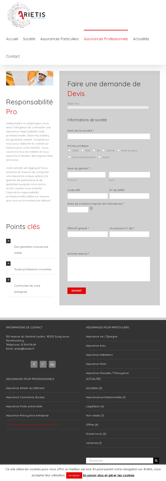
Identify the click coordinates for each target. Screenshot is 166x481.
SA (98, 150)
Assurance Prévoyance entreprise (27, 415)
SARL (75, 150)
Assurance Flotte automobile (24, 406)
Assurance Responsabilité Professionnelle (32, 424)
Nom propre (129, 150)
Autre (105, 157)
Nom (111, 180)
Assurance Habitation (99, 354)
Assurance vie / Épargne (101, 336)
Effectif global (78, 228)
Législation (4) (95, 406)
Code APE (73, 190)
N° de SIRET (117, 190)
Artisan (110, 150)
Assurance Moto (96, 363)
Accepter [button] (74, 475)
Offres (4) (92, 424)
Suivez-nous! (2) (96, 433)
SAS (87, 150)
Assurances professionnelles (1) (106, 397)
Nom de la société (80, 130)
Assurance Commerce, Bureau (25, 397)
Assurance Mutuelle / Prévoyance (107, 373)
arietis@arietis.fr (24, 348)
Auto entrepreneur (84, 157)
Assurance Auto (96, 345)
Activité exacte (78, 253)
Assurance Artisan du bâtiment (25, 388)
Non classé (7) (95, 415)
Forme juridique (77, 145)
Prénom (72, 180)
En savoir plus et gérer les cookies (108, 475)
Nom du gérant (78, 168)
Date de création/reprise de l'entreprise (95, 203)
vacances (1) (94, 442)
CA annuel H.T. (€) (121, 228)
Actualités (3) (94, 388)
